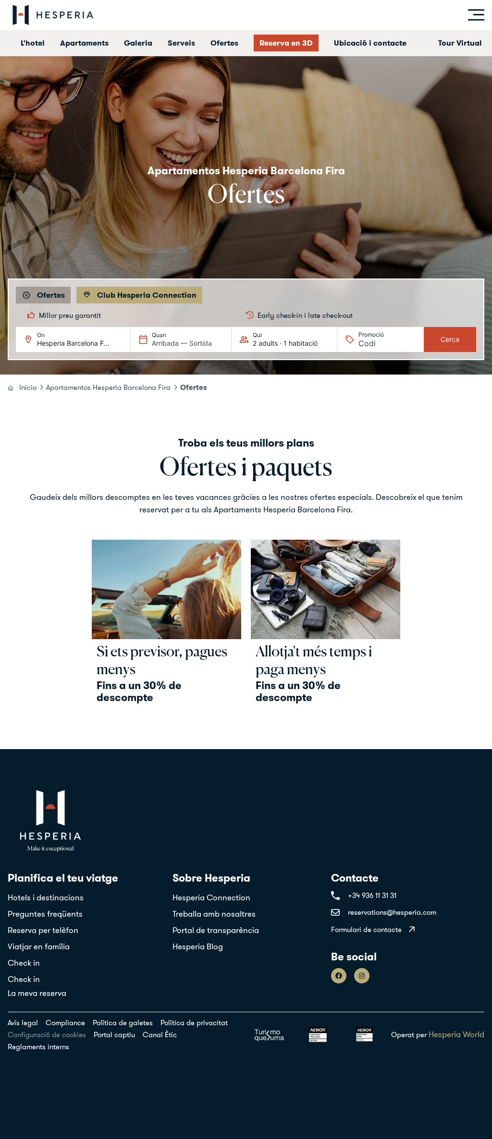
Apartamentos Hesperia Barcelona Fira (108, 387)
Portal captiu (114, 1034)
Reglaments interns (38, 1046)
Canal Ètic (160, 1034)
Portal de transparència (215, 930)
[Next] (470, 315)
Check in (24, 963)
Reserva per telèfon (43, 930)
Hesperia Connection (211, 897)
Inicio (28, 387)
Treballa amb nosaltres (214, 914)
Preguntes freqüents (45, 914)
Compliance (65, 1022)
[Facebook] (338, 975)
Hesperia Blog (197, 946)
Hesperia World (456, 1034)
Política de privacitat (194, 1022)
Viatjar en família (39, 946)
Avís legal (23, 1022)
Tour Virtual (460, 43)
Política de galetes (123, 1022)
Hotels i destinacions (46, 897)
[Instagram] (361, 975)
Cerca (450, 339)
